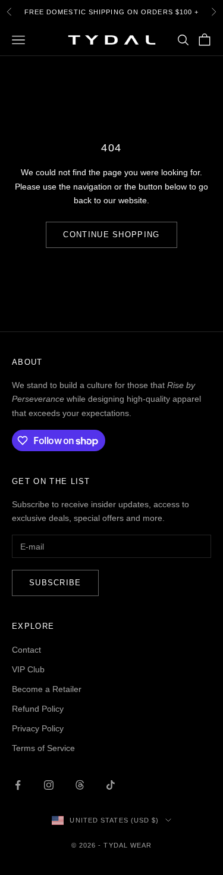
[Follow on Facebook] (18, 785)
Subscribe (55, 582)
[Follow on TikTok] (111, 785)
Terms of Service (43, 748)
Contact (26, 649)
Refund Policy (38, 708)
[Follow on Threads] (80, 785)
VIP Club (28, 669)
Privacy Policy (38, 728)
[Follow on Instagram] (49, 785)
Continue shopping (111, 234)
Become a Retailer (46, 689)
